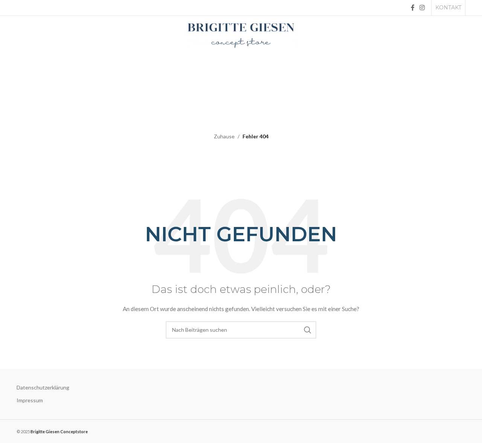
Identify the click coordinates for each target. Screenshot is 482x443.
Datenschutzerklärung (43, 387)
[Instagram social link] (422, 7)
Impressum (30, 400)
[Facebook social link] (412, 7)
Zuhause (224, 136)
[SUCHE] (307, 330)
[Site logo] (241, 35)
